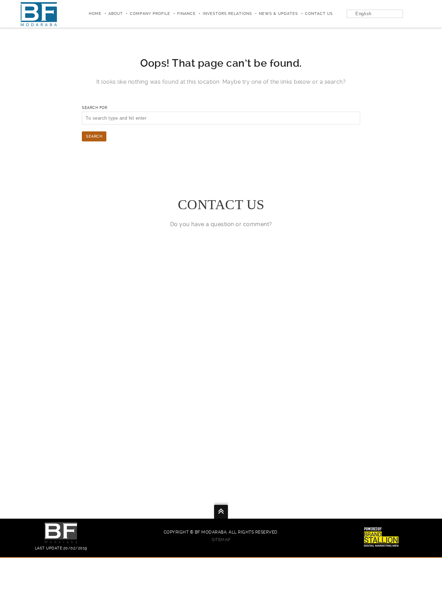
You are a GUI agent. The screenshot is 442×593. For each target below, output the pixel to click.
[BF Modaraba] (39, 14)
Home (95, 13)
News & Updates (278, 13)
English (363, 13)
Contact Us (319, 13)
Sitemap (221, 539)
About (115, 13)
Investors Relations (227, 13)
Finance (186, 13)
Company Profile (150, 13)
